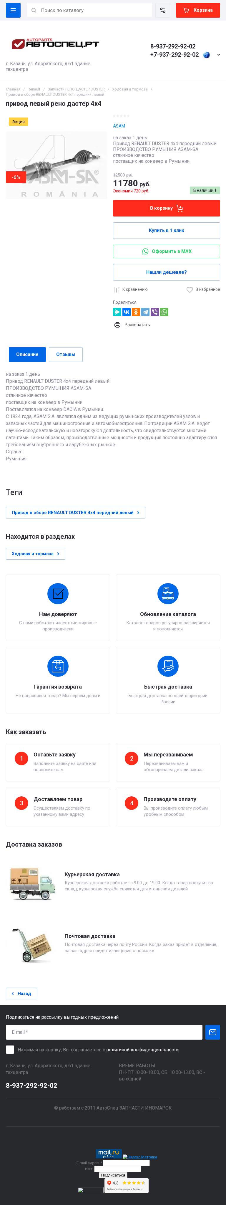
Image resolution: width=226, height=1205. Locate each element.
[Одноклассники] (136, 312)
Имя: (89, 1169)
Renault (34, 89)
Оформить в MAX (172, 251)
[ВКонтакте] (126, 312)
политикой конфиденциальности (142, 1050)
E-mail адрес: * (89, 1163)
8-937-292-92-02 (172, 46)
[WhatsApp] (164, 312)
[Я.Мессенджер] (117, 312)
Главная (13, 89)
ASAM (119, 126)
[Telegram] (145, 312)
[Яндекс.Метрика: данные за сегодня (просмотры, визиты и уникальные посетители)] (140, 1157)
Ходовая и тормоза (130, 89)
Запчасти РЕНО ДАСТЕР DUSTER (76, 89)
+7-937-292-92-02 (174, 54)
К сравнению (135, 289)
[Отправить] (212, 1032)
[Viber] (155, 312)
